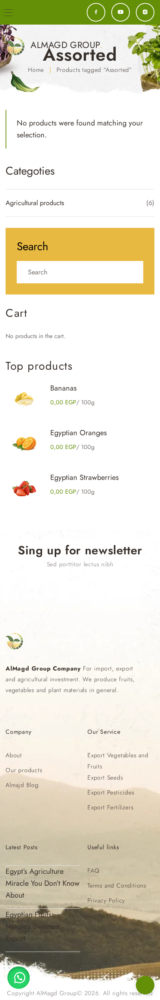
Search (32, 246)
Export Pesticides (110, 792)
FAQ (93, 870)
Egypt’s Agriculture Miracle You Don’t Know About (42, 883)
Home (36, 70)
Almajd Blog (22, 785)
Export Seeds (105, 777)
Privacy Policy (106, 900)
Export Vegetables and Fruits (117, 761)
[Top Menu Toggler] (149, 46)
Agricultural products (35, 203)
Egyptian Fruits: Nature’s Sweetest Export (33, 926)
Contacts (99, 915)
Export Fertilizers (110, 807)
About (14, 755)
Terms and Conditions (116, 885)
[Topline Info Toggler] (8, 12)
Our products (24, 770)
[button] (18, 977)
